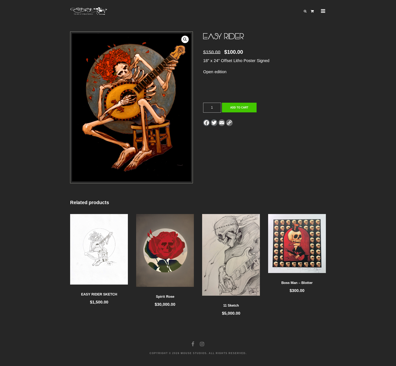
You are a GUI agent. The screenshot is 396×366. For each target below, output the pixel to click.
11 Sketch (231, 305)
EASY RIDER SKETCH (99, 294)
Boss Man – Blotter (297, 283)
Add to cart (239, 107)
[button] (185, 39)
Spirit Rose (165, 297)
